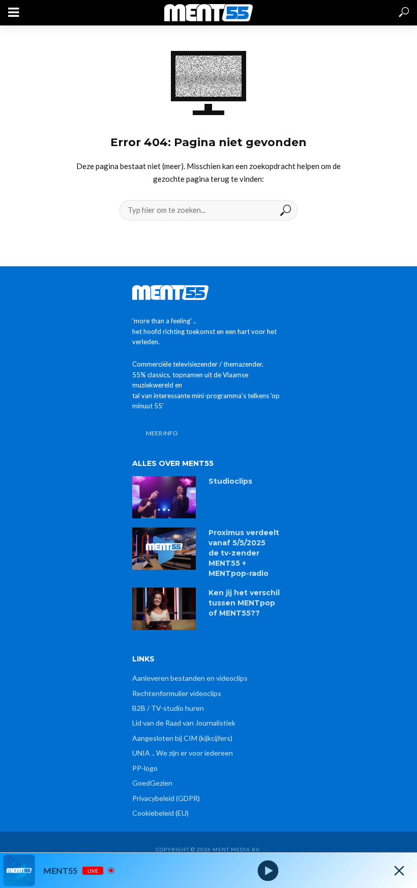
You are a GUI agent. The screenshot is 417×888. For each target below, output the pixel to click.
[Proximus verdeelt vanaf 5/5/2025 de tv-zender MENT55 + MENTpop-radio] (165, 549)
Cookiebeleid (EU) (160, 813)
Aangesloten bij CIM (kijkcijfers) (182, 738)
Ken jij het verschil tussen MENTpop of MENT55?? (244, 603)
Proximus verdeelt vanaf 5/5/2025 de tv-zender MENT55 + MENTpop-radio (243, 553)
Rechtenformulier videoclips (176, 693)
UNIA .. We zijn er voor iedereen (182, 752)
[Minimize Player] (399, 870)
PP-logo (145, 768)
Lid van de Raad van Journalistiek (183, 722)
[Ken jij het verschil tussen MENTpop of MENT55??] (165, 609)
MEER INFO (162, 433)
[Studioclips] (165, 497)
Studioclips (230, 481)
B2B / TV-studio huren (168, 708)
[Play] (268, 870)
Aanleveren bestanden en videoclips (190, 678)
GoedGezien (152, 783)
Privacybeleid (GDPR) (166, 798)
